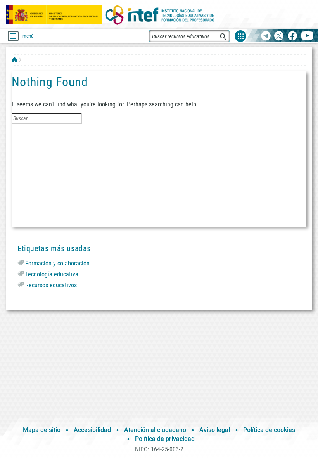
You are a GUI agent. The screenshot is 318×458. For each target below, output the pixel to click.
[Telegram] (266, 36)
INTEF (14, 59)
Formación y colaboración (57, 263)
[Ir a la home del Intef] (160, 15)
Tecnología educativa (51, 274)
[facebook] (292, 36)
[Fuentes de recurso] (240, 36)
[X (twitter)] (279, 36)
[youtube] (307, 36)
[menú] (13, 36)
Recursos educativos (51, 285)
